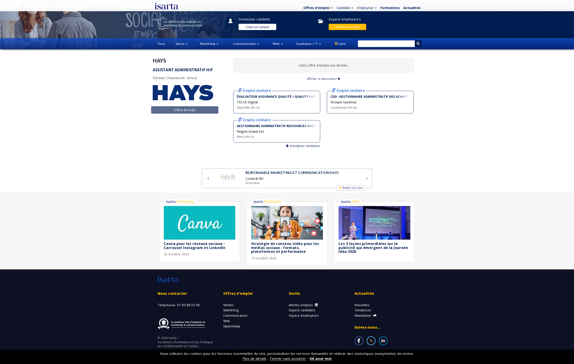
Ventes (228, 305)
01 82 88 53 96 (188, 305)
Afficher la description (322, 79)
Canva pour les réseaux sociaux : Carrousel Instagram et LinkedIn (194, 245)
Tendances (362, 310)
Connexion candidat (254, 19)
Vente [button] (181, 44)
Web (226, 321)
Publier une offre (347, 27)
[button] (317, 7)
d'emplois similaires (304, 146)
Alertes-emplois (301, 305)
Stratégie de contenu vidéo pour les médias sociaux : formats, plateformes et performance (285, 247)
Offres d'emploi (238, 293)
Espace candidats (302, 310)
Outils (294, 293)
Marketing (231, 310)
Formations (390, 7)
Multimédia (231, 326)
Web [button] (276, 44)
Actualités (412, 7)
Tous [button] (161, 44)
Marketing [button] (208, 44)
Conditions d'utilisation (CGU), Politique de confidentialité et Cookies (185, 344)
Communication (235, 315)
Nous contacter (172, 293)
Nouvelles (362, 305)
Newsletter (363, 315)
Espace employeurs (345, 19)
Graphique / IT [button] (307, 44)
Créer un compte (257, 27)
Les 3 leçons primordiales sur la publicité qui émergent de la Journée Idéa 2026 (373, 247)
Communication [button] (245, 44)
